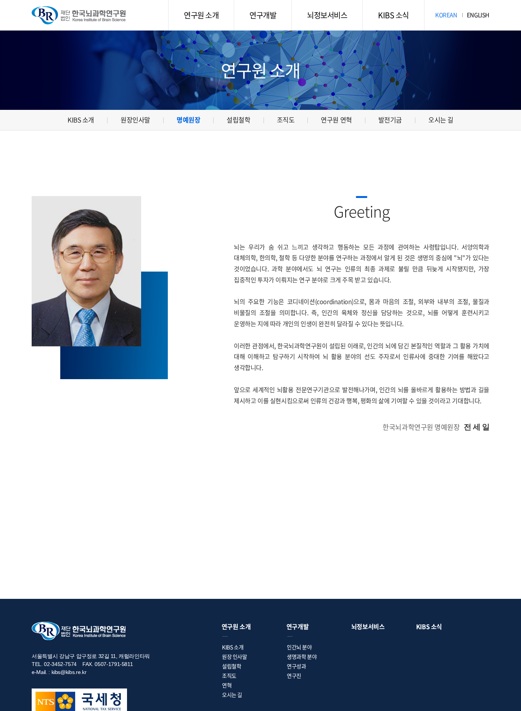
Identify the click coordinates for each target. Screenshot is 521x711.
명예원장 (188, 119)
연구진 (294, 675)
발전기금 (390, 119)
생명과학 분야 (302, 656)
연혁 (227, 685)
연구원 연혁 (336, 119)
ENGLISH (478, 15)
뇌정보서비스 (327, 15)
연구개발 (262, 15)
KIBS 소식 (393, 15)
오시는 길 (440, 119)
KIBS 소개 (81, 119)
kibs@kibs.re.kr (69, 672)
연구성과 (296, 666)
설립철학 (238, 119)
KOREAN (446, 15)
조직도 (286, 119)
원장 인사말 (234, 656)
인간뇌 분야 (299, 647)
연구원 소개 (201, 15)
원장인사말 (135, 119)
